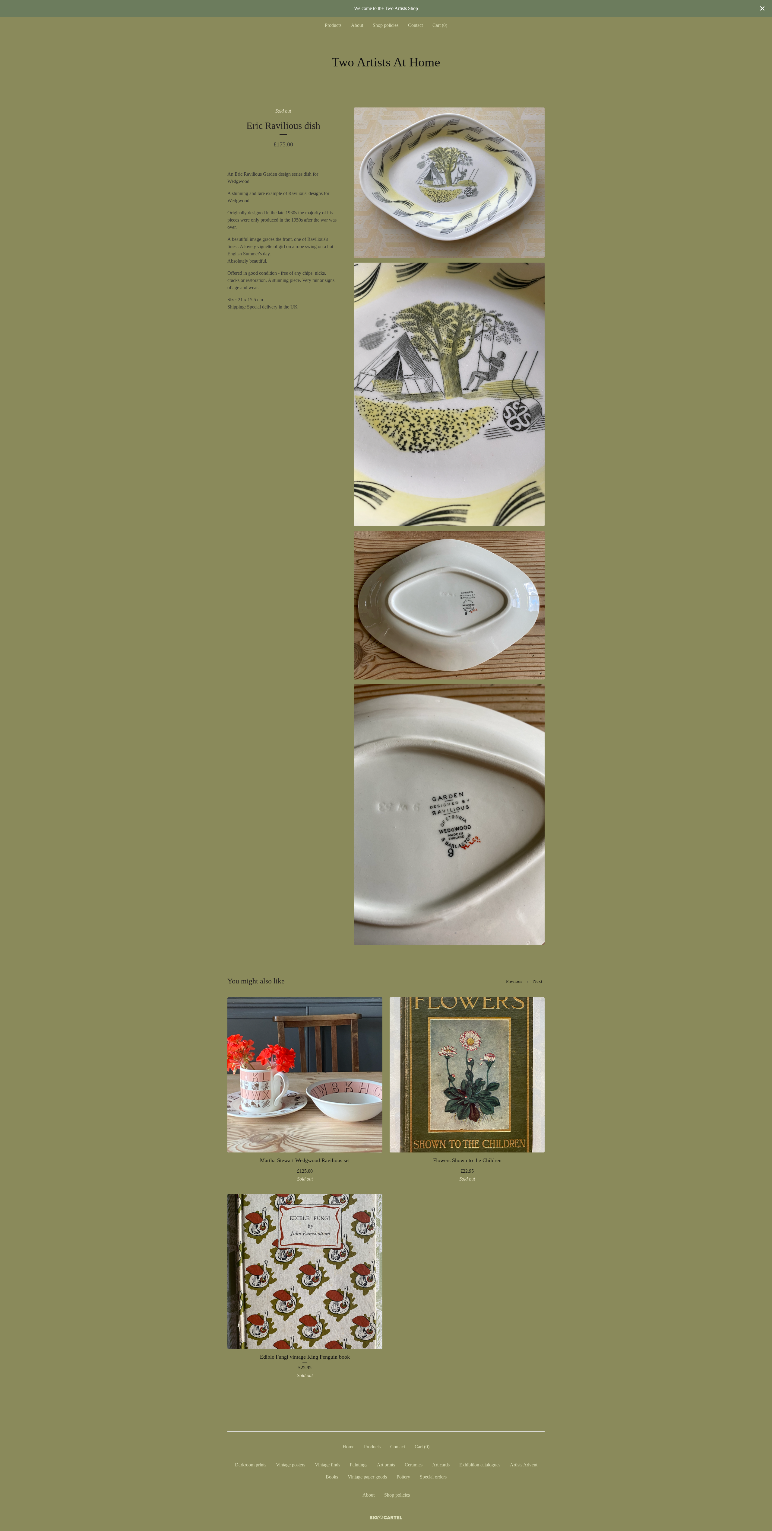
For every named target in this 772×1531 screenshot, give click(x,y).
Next (537, 981)
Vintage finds (327, 1464)
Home (348, 1446)
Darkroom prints (250, 1464)
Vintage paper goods (367, 1476)
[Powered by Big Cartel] (386, 1517)
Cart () (439, 25)
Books (332, 1476)
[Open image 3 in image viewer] (449, 605)
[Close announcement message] (762, 8)
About (357, 25)
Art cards (441, 1464)
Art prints (386, 1464)
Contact (415, 25)
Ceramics (413, 1464)
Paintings (358, 1464)
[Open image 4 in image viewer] (449, 814)
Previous (514, 981)
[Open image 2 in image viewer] (449, 394)
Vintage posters (290, 1464)
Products (333, 25)
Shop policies (385, 25)
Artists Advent (523, 1464)
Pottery (403, 1476)
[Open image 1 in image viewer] (449, 182)
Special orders (433, 1476)
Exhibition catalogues (479, 1464)
